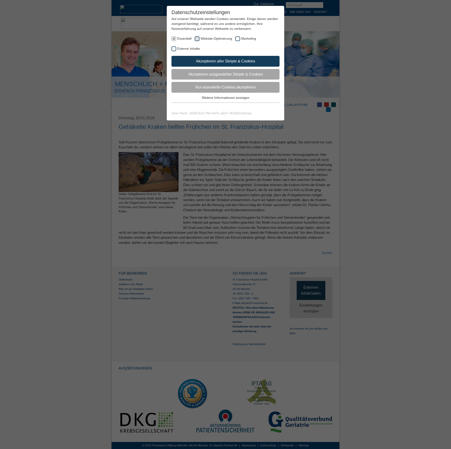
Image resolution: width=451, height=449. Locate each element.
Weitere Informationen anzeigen (225, 98)
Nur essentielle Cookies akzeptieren (225, 87)
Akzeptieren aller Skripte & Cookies (225, 61)
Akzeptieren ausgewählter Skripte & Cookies (225, 74)
